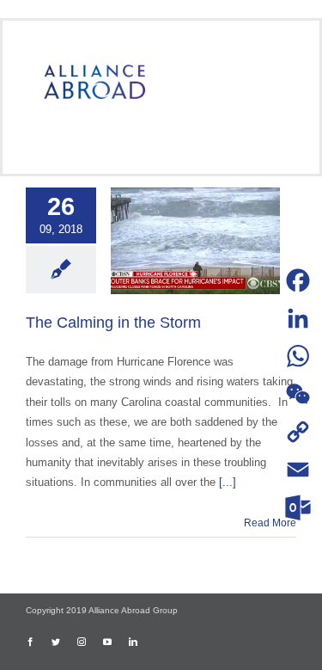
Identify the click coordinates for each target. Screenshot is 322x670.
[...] (227, 482)
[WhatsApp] (298, 356)
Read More (270, 523)
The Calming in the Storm (113, 322)
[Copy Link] (298, 432)
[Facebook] (298, 280)
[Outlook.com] (298, 507)
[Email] (298, 470)
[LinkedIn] (298, 318)
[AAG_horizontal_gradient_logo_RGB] (94, 70)
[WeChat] (298, 394)
